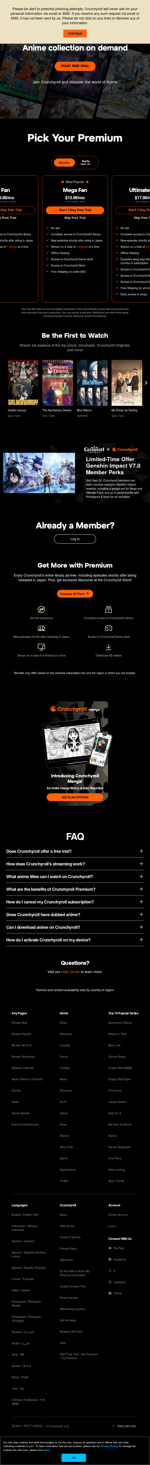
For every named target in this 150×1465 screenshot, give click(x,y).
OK (74, 1458)
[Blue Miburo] (92, 389)
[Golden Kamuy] (23, 389)
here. (46, 1450)
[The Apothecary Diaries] (57, 389)
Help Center (70, 971)
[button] (124, 1426)
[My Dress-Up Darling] (127, 389)
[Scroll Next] (146, 383)
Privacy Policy (109, 1446)
